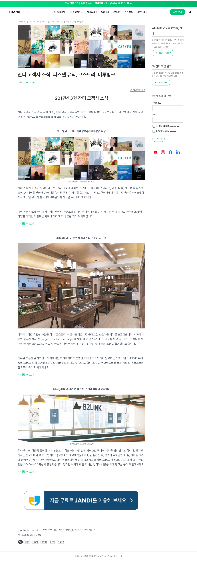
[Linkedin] (178, 152)
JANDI (44, 542)
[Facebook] (170, 152)
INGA (27, 542)
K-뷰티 (52, 542)
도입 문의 (177, 12)
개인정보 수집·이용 (162, 126)
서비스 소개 (92, 12)
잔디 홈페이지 (58, 12)
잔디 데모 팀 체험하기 (163, 53)
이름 (154, 115)
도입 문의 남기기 (161, 82)
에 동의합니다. (167, 126)
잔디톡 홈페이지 (75, 12)
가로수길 (61, 542)
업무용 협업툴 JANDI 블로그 (94, 556)
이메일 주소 (157, 103)
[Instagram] (163, 152)
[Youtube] (155, 152)
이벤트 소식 (142, 12)
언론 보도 (129, 12)
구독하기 (158, 139)
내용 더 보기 (27, 223)
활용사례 (105, 12)
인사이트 (117, 12)
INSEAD (35, 542)
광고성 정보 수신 (162, 131)
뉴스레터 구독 (163, 95)
